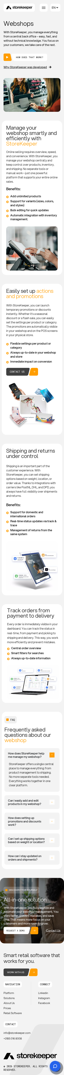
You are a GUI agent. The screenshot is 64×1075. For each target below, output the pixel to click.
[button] (13, 984)
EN (53, 7)
